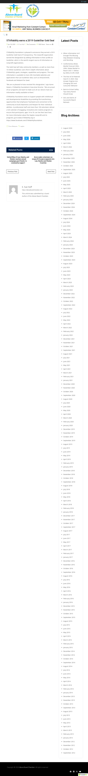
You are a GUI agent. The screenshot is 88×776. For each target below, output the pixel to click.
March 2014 (67, 685)
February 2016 (68, 599)
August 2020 (67, 399)
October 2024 (68, 211)
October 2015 (68, 614)
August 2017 (67, 531)
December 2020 (69, 384)
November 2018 (69, 474)
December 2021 (69, 339)
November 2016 (69, 565)
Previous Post (12, 171)
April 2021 (67, 369)
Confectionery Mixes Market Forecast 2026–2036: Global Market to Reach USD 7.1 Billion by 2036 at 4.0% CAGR (71, 68)
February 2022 (68, 331)
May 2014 (66, 678)
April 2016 (67, 591)
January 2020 (68, 425)
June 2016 (66, 583)
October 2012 (68, 749)
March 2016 (67, 595)
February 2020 (68, 422)
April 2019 (67, 459)
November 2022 (69, 297)
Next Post (51, 171)
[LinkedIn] (73, 772)
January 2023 (68, 290)
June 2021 (66, 361)
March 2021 (67, 373)
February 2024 (68, 241)
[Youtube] (80, 772)
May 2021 (66, 365)
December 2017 (69, 516)
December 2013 (69, 696)
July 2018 (66, 489)
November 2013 (69, 700)
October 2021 (68, 346)
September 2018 (69, 482)
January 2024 (68, 245)
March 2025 (67, 192)
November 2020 (69, 388)
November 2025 (69, 162)
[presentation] (50, 150)
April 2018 (67, 501)
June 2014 (66, 674)
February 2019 (68, 463)
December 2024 (69, 203)
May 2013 (66, 723)
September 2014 (69, 662)
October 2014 (68, 659)
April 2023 (67, 279)
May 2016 (66, 587)
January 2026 (68, 154)
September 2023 (69, 260)
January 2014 (68, 693)
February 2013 (68, 734)
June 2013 (66, 719)
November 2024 (69, 207)
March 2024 (67, 237)
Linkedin (36, 138)
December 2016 (69, 561)
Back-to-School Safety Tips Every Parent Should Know (71, 91)
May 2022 (66, 320)
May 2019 (66, 456)
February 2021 (68, 376)
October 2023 (68, 256)
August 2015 (67, 621)
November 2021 (69, 343)
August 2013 (67, 711)
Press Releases (12, 126)
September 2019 (69, 440)
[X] (77, 772)
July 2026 (66, 132)
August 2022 (67, 309)
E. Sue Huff (21, 44)
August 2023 (67, 264)
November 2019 (69, 433)
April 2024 (67, 233)
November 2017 (69, 519)
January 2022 (68, 335)
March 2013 (67, 730)
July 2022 (66, 312)
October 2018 (68, 478)
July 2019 (66, 448)
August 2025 (67, 173)
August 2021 (67, 354)
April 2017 (67, 546)
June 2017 (66, 538)
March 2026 (67, 147)
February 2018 (68, 508)
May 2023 (66, 275)
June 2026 (66, 136)
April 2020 (67, 414)
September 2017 (69, 527)
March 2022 (67, 328)
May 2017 (66, 542)
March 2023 (67, 282)
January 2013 (68, 738)
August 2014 (67, 666)
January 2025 (68, 200)
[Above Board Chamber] (22, 10)
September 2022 (69, 305)
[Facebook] (70, 772)
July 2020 (66, 403)
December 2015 (69, 606)
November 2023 (69, 252)
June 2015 (66, 629)
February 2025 (68, 196)
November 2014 (69, 655)
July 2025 (66, 177)
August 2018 (67, 486)
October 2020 (68, 392)
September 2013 (69, 708)
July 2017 (66, 535)
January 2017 (68, 557)
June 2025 (66, 181)
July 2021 (66, 358)
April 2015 (67, 636)
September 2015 (69, 617)
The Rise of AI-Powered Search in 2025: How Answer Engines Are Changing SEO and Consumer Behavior (71, 81)
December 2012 (69, 742)
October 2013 (68, 704)
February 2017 (68, 553)
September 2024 (69, 215)
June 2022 (66, 316)
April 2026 (67, 143)
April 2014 (67, 681)
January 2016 (68, 602)
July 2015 (66, 625)
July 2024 (66, 222)
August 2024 (67, 218)
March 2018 (67, 504)
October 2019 (68, 437)
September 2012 (69, 753)
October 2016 (68, 568)
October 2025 (68, 166)
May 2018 (66, 497)
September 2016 (69, 572)
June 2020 (66, 407)
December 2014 (69, 651)
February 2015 (68, 644)
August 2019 (67, 444)
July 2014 (66, 670)
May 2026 (66, 139)
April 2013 (67, 726)
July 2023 (66, 267)
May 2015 (66, 632)
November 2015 (69, 610)
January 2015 (68, 647)
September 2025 (69, 169)
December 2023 (69, 249)
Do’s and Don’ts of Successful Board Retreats (69, 100)
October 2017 (68, 523)
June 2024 (66, 226)
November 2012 (69, 745)
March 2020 (67, 418)
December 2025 (69, 158)
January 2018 (68, 512)
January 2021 (68, 380)
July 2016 (66, 580)
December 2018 (69, 471)
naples (22, 126)
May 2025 (66, 185)
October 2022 (68, 301)
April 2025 (67, 188)
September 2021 (69, 350)
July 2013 (66, 715)
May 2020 (66, 410)
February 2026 (68, 151)
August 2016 (67, 576)
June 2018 (66, 493)
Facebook (18, 138)
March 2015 (67, 640)
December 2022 (69, 294)
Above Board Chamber (27, 767)
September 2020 (69, 395)
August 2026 (67, 128)
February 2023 (68, 286)
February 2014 (68, 689)
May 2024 (66, 230)
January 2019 (68, 467)
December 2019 (69, 429)
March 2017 (67, 550)
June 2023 (66, 271)
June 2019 (66, 452)
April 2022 (67, 324)
